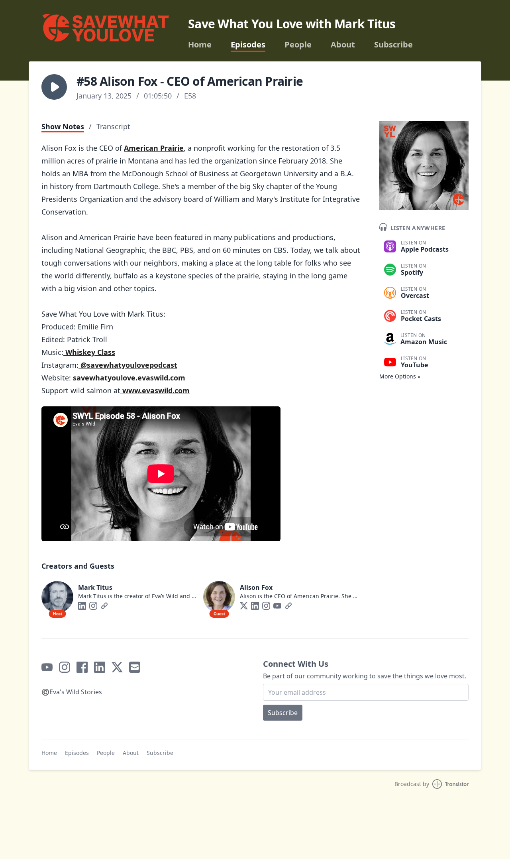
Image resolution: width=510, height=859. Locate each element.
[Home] (105, 31)
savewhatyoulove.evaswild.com (128, 377)
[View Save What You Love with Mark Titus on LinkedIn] (99, 667)
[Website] (104, 606)
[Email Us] (134, 667)
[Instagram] (93, 606)
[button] (54, 87)
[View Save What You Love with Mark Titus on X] (117, 667)
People (298, 45)
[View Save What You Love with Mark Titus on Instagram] (64, 667)
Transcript (113, 126)
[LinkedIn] (82, 606)
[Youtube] (277, 606)
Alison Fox (256, 587)
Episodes (248, 45)
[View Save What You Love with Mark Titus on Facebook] (82, 667)
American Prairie (154, 148)
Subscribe (393, 45)
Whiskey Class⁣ (89, 352)
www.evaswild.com (155, 390)
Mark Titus (95, 587)
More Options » (399, 376)
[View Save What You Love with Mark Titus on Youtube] (47, 667)
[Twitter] (244, 606)
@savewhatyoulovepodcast (127, 365)
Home (200, 45)
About (343, 45)
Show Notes (62, 126)
